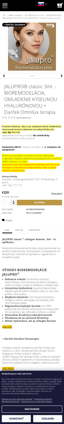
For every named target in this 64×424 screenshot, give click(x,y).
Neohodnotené (23, 117)
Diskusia (19, 230)
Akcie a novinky (34, 213)
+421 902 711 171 (11, 132)
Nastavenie (32, 409)
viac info (7, 327)
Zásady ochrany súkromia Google (17, 399)
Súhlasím (48, 418)
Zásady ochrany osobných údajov (36, 401)
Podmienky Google (42, 399)
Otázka (9, 220)
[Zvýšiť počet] (13, 201)
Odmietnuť (16, 418)
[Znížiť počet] (13, 203)
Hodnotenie (34, 230)
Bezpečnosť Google (10, 401)
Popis (7, 230)
